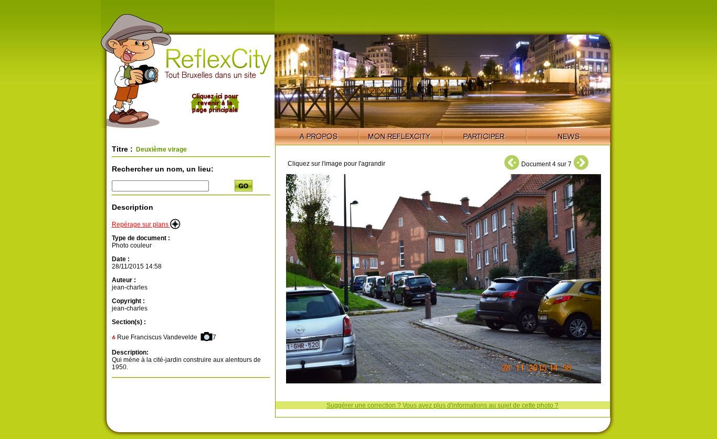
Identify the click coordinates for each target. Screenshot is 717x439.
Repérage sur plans (141, 224)
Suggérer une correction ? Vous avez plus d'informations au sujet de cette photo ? (442, 405)
